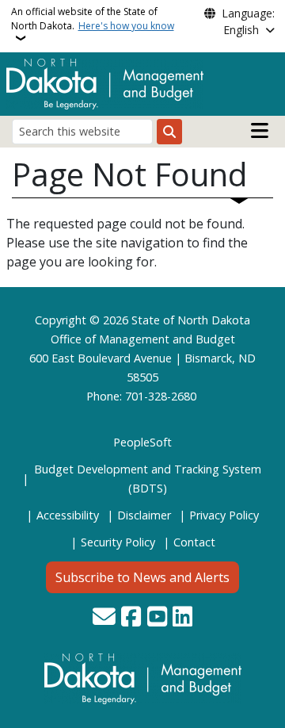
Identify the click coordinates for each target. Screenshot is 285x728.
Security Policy (118, 542)
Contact (194, 542)
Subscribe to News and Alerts (142, 577)
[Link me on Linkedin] (182, 617)
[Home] (104, 82)
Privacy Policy (224, 515)
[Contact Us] (104, 617)
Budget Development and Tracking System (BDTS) (147, 479)
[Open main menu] (259, 131)
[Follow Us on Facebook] (131, 617)
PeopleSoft (142, 442)
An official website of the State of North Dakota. (92, 19)
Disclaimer (144, 515)
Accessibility (67, 515)
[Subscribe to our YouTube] (157, 617)
